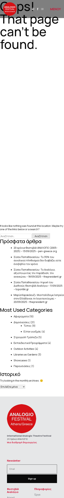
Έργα (37, 494)
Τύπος (27, 325)
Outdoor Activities (24, 349)
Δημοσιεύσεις (22, 322)
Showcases (20, 360)
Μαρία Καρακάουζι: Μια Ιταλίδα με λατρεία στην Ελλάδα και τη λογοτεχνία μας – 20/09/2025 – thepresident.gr (39, 298)
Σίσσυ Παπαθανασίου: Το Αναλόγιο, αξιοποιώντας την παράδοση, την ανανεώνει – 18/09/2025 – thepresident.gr (38, 273)
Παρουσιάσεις (22, 366)
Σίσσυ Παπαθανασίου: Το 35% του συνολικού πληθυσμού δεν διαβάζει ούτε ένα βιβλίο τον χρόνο (37, 260)
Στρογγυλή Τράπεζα (26, 337)
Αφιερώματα (21, 316)
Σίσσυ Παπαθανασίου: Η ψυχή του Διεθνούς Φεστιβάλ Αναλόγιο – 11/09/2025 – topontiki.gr (38, 286)
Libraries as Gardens (25, 354)
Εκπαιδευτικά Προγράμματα (30, 343)
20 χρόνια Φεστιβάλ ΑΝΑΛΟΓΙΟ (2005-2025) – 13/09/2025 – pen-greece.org (35, 249)
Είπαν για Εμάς (32, 331)
